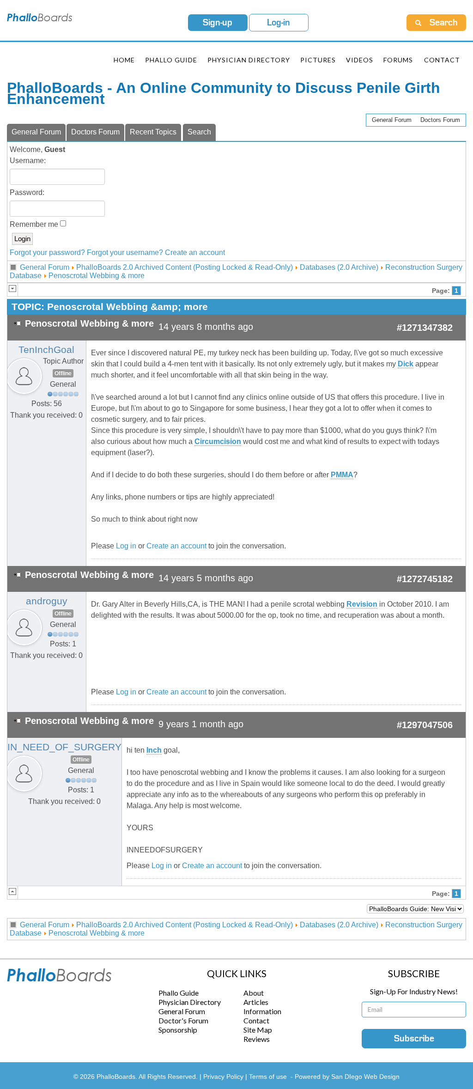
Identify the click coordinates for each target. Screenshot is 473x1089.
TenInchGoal (46, 349)
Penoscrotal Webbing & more (97, 276)
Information (262, 1011)
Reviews (256, 1038)
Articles (255, 1002)
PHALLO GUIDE (171, 60)
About (253, 992)
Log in (126, 546)
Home (124, 60)
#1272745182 (425, 579)
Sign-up (217, 23)
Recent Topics (153, 132)
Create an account (195, 252)
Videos (359, 60)
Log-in (278, 23)
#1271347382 (425, 327)
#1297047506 (425, 725)
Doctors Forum (440, 119)
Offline (63, 373)
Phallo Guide (178, 992)
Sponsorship (177, 1029)
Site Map (257, 1029)
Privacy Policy (224, 1076)
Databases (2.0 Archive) (339, 267)
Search (199, 132)
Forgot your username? (125, 252)
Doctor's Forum (183, 1020)
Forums (398, 60)
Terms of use (268, 1076)
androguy (46, 601)
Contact (442, 60)
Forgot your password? (47, 252)
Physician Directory (248, 60)
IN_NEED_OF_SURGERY (64, 747)
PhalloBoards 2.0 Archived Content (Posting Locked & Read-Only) (184, 267)
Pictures (318, 60)
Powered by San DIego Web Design (347, 1076)
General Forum (392, 119)
